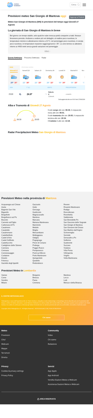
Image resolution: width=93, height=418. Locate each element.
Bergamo (36, 275)
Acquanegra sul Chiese (10, 204)
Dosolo (4, 258)
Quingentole (37, 258)
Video (50, 335)
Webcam (5, 344)
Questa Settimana (15, 58)
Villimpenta (68, 253)
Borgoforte (5, 215)
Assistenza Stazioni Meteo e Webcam (63, 384)
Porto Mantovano (39, 256)
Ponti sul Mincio (39, 253)
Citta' (3, 339)
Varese (4, 275)
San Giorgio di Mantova (73, 225)
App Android (53, 375)
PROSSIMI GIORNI (27, 67)
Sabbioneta (68, 217)
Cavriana (5, 248)
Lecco (66, 278)
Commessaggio (7, 253)
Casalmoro (5, 227)
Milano (4, 283)
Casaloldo (5, 230)
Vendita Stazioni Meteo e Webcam (62, 380)
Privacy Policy (7, 375)
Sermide (67, 235)
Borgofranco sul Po (9, 217)
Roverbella (68, 215)
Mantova (36, 217)
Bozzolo (4, 220)
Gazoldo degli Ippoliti (9, 263)
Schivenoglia (69, 233)
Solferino (67, 240)
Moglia (35, 230)
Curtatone (5, 256)
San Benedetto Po (71, 220)
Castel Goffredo (7, 240)
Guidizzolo (37, 212)
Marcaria (36, 220)
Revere (67, 204)
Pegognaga (37, 240)
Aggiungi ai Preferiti (77, 17)
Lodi (65, 280)
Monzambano (38, 233)
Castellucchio (6, 243)
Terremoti (5, 353)
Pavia (35, 280)
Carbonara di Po (8, 225)
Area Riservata (48, 399)
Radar (44, 58)
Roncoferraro (69, 212)
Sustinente (68, 243)
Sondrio (4, 280)
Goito (35, 207)
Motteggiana (38, 235)
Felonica (4, 261)
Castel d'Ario (6, 238)
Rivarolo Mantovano (72, 207)
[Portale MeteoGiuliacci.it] (13, 4)
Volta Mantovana (70, 258)
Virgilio (66, 256)
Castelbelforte (7, 235)
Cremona (36, 283)
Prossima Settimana (31, 58)
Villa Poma (68, 250)
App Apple (52, 371)
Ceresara (5, 250)
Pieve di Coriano (39, 243)
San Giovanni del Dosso (73, 227)
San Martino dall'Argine (73, 230)
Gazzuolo (36, 204)
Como (3, 278)
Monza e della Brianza (73, 283)
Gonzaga (36, 210)
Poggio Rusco (38, 248)
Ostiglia (36, 238)
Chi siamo (46, 317)
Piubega (36, 245)
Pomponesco (38, 250)
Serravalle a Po (70, 238)
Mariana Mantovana (41, 222)
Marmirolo (37, 225)
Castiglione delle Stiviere (11, 245)
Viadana (67, 248)
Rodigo (67, 210)
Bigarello (5, 212)
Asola (3, 207)
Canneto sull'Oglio (8, 222)
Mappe (4, 348)
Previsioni (5, 335)
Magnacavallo (38, 215)
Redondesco (38, 263)
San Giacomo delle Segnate (75, 222)
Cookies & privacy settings (12, 371)
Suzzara (67, 245)
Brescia (36, 278)
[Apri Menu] (84, 5)
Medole (36, 227)
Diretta (4, 357)
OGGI (11, 67)
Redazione (52, 344)
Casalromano (6, 233)
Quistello (36, 261)
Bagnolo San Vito (8, 210)
